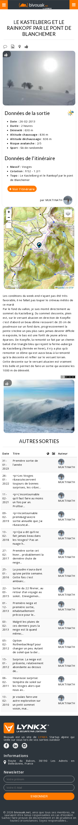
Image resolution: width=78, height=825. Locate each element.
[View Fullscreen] (8, 225)
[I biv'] (26, 46)
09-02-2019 (5, 517)
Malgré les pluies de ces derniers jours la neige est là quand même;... (26, 627)
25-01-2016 (5, 573)
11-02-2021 (5, 498)
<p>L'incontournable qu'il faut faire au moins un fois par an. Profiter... (28, 500)
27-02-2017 (5, 554)
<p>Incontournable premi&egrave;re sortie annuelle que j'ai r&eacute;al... (27, 519)
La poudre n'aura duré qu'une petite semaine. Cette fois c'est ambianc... (28, 575)
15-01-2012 (5, 663)
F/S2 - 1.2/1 (33, 171)
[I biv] (6, 54)
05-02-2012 (5, 644)
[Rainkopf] (39, 406)
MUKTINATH (54, 200)
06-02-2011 (5, 682)
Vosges (27, 167)
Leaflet (61, 287)
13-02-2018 (5, 536)
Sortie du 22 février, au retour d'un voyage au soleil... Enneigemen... (28, 592)
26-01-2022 (5, 479)
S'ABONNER (39, 796)
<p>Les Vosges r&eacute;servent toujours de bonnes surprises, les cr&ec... (27, 481)
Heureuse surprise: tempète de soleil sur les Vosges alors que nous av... (27, 683)
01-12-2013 (5, 607)
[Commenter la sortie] (5, 46)
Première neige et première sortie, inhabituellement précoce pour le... (25, 608)
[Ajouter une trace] (19, 46)
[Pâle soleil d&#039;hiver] (39, 78)
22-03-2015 (5, 592)
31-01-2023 (5, 464)
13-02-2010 (5, 700)
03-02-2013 (5, 625)
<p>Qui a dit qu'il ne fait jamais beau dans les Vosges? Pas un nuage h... (27, 537)
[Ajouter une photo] (13, 46)
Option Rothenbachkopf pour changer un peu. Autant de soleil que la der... (28, 646)
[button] (39, 245)
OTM (71, 287)
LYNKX (42, 737)
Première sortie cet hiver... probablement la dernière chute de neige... (28, 556)
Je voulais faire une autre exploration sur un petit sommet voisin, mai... (27, 702)
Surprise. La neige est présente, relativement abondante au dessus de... (28, 665)
